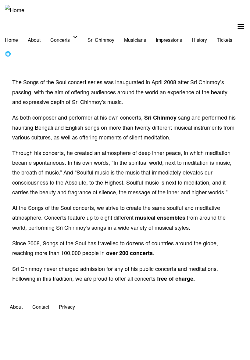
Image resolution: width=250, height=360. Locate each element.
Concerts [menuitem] (60, 39)
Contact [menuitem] (40, 306)
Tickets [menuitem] (224, 39)
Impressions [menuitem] (169, 39)
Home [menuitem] (11, 39)
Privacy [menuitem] (67, 306)
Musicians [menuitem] (135, 39)
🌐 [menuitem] (8, 53)
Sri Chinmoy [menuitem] (101, 39)
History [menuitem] (199, 39)
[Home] (14, 10)
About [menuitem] (34, 39)
